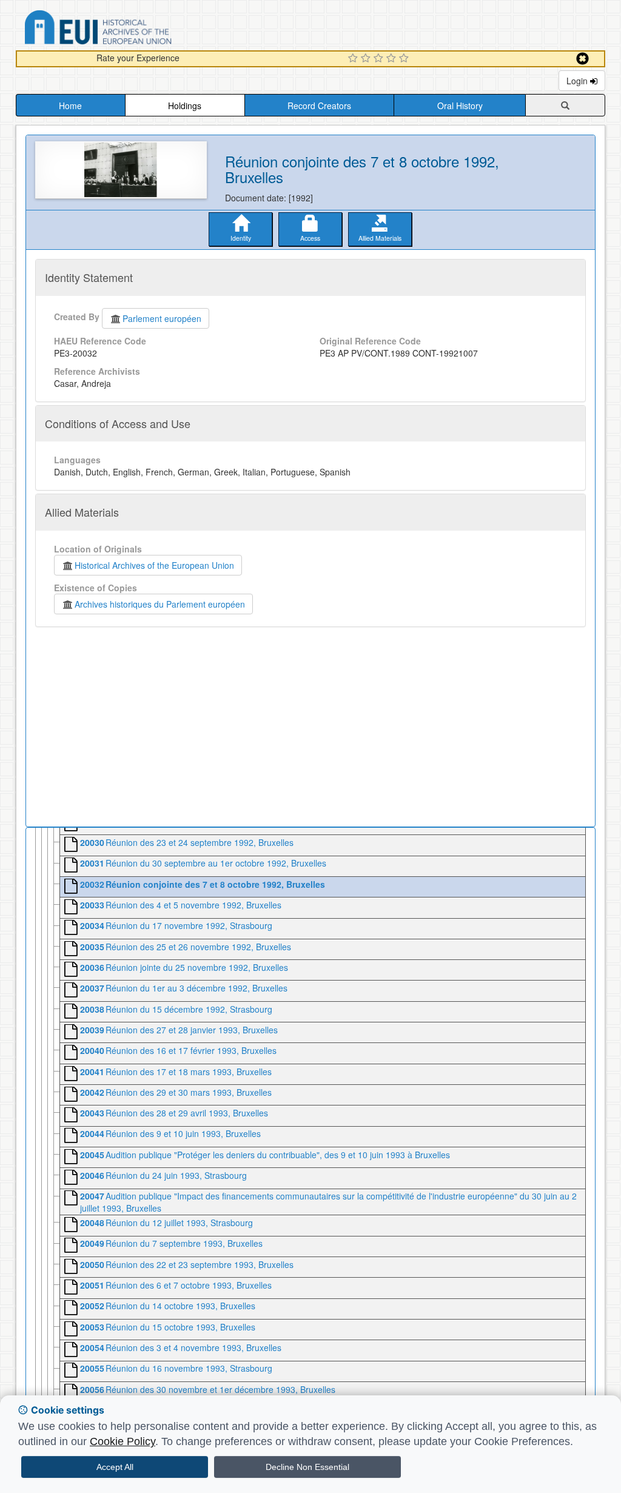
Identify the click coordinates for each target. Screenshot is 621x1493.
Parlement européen (162, 318)
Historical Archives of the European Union (154, 565)
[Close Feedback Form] (582, 58)
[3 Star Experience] (380, 59)
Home (70, 105)
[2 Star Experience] (367, 59)
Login (578, 81)
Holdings (184, 105)
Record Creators (319, 105)
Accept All (114, 1467)
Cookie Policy (122, 1441)
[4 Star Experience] (392, 59)
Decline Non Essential (307, 1467)
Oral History (460, 105)
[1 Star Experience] (354, 59)
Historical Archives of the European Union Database (132, 29)
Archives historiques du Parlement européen (160, 604)
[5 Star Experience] (405, 59)
